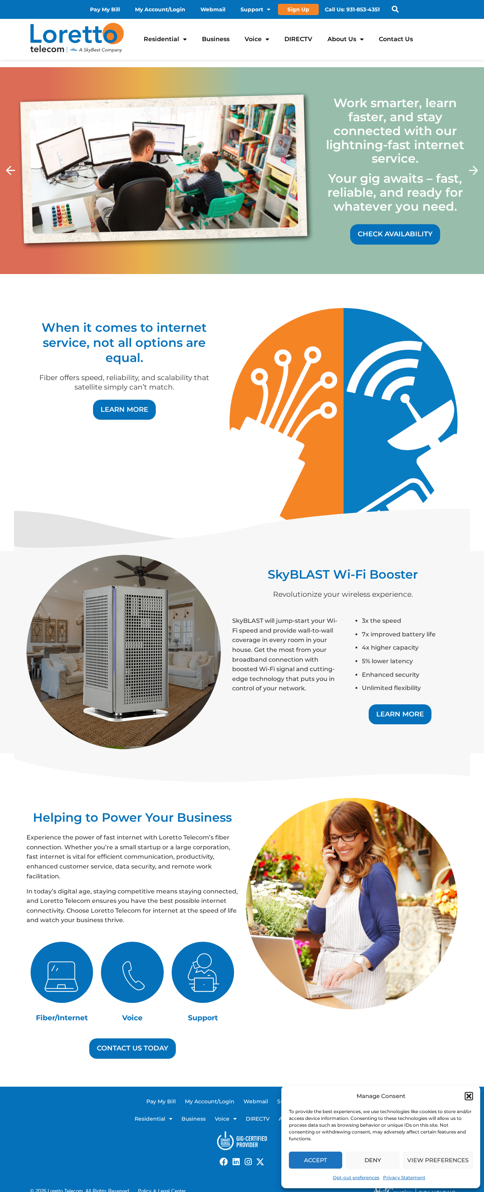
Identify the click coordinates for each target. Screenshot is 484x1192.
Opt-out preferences (356, 1177)
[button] (469, 1096)
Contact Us (396, 39)
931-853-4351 (363, 9)
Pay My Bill (105, 9)
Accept (315, 1160)
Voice (253, 39)
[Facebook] (224, 1162)
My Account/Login (160, 9)
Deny (373, 1160)
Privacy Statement (404, 1177)
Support (251, 9)
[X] (260, 1162)
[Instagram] (248, 1162)
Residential (161, 39)
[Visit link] (132, 983)
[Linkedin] (236, 1162)
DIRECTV (298, 39)
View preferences (437, 1160)
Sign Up (298, 9)
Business (216, 39)
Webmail (212, 9)
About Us (341, 39)
